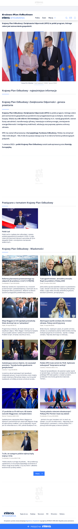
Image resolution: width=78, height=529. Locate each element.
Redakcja (32, 514)
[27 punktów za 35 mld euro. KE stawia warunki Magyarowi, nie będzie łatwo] (20, 401)
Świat (44, 18)
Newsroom (41, 514)
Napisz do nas (24, 514)
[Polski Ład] (20, 220)
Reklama (62, 514)
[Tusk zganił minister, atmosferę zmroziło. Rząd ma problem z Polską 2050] (58, 268)
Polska (37, 18)
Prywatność (36, 521)
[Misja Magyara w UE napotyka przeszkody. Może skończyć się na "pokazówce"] (20, 311)
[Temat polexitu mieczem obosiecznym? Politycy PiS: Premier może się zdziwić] (58, 401)
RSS (47, 514)
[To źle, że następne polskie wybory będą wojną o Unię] (20, 443)
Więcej (50, 18)
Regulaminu (29, 521)
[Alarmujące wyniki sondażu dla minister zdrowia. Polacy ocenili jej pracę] (58, 311)
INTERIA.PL (50, 521)
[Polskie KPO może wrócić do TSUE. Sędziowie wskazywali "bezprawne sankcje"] (58, 353)
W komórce (54, 514)
